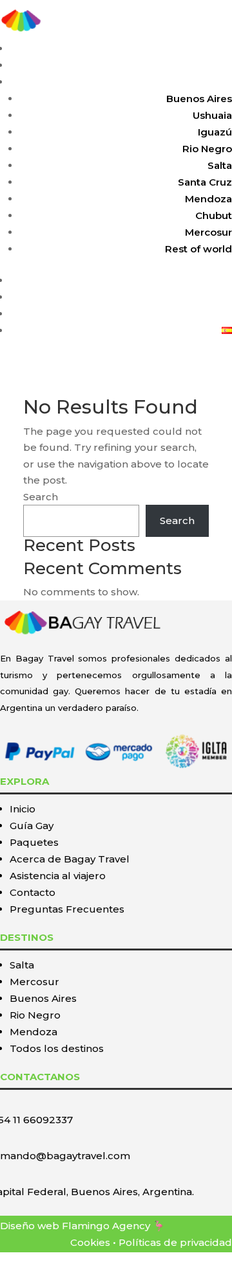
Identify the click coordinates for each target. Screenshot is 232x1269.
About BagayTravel (184, 280)
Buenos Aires (199, 98)
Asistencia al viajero (58, 876)
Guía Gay (31, 825)
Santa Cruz (205, 182)
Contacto (32, 892)
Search (40, 497)
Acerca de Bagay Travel (70, 859)
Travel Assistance (188, 297)
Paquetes (34, 842)
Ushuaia (212, 115)
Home (217, 48)
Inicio (22, 809)
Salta (220, 165)
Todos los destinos (57, 1048)
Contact (212, 314)
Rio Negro (207, 149)
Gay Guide (206, 65)
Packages (207, 82)
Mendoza (208, 199)
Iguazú (215, 132)
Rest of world (198, 249)
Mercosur (208, 232)
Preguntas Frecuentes (67, 909)
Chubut (213, 215)
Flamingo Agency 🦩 (113, 1226)
